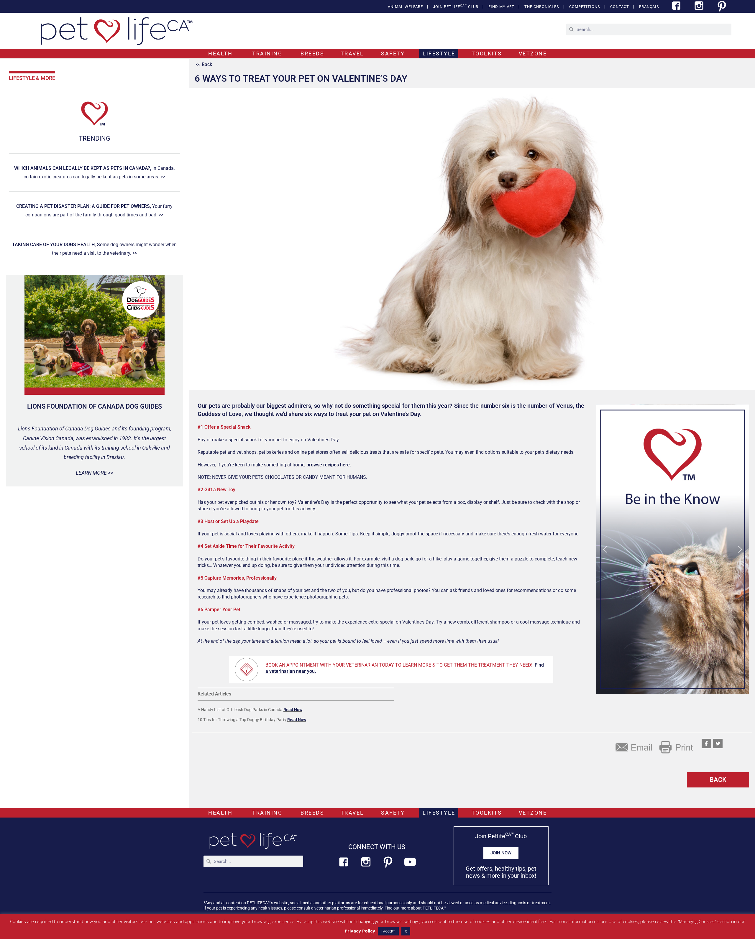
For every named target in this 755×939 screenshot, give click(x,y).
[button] (672, 549)
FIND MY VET (501, 6)
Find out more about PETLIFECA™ (415, 908)
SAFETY (393, 53)
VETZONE (533, 53)
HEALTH (220, 53)
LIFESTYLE (439, 53)
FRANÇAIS (649, 6)
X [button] (406, 931)
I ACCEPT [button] (388, 931)
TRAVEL (352, 53)
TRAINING (267, 53)
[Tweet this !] (718, 743)
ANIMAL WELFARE (405, 6)
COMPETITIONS (584, 6)
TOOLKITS (487, 53)
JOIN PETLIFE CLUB (455, 6)
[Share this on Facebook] (706, 743)
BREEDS (312, 53)
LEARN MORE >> (94, 473)
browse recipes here (328, 465)
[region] (672, 549)
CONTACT (619, 6)
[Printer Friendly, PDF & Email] (654, 746)
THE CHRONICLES (541, 6)
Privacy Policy (360, 931)
